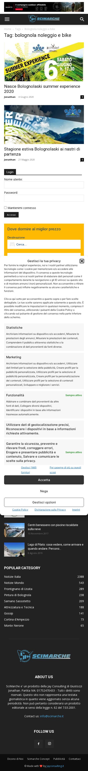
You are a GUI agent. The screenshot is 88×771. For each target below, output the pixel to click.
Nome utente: (13, 179)
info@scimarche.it (52, 716)
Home (7, 29)
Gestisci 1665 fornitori (28, 470)
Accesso (11, 214)
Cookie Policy (20, 509)
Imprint (76, 509)
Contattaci (75, 759)
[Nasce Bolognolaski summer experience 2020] (44, 61)
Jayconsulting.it (55, 766)
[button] (82, 261)
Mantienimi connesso (22, 208)
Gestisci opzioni (44, 502)
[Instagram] (49, 744)
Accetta (44, 480)
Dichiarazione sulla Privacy (50, 509)
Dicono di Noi (15, 759)
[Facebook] (38, 744)
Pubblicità (59, 759)
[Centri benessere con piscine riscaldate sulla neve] (14, 530)
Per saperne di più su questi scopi (65, 470)
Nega (44, 491)
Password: (11, 192)
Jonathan (10, 96)
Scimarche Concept (38, 759)
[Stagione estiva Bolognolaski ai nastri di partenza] (44, 124)
